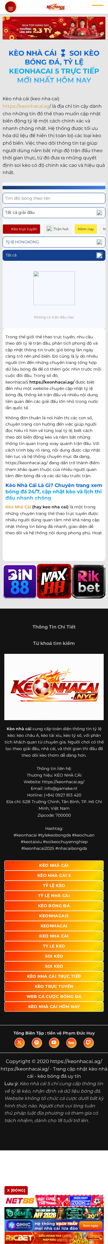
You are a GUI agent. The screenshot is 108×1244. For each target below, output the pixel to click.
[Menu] (10, 7)
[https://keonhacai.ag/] (55, 7)
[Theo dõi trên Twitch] (89, 1043)
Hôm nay (86, 229)
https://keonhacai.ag (26, 106)
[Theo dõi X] (19, 1043)
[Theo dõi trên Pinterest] (37, 1043)
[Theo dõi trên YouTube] (54, 1043)
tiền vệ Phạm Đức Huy (71, 1033)
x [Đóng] (16, 1190)
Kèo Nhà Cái (18, 506)
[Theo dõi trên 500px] (71, 1043)
